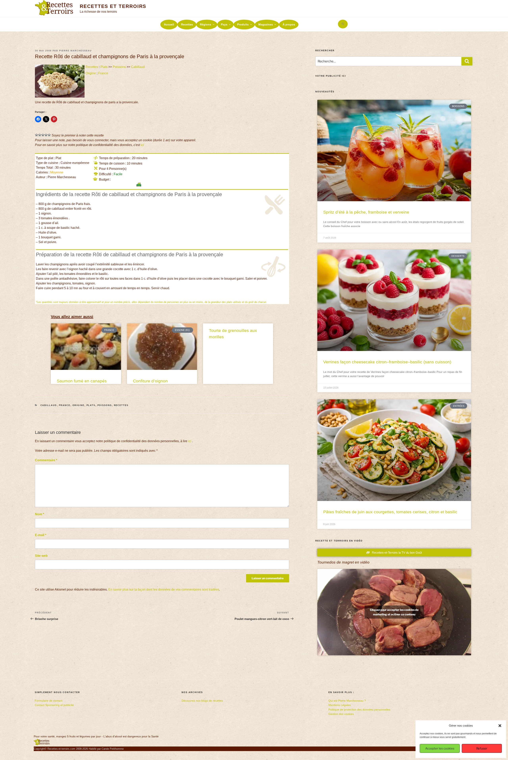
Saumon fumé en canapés (82, 381)
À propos (289, 24)
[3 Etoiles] (42, 134)
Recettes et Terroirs (113, 6)
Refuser (481, 748)
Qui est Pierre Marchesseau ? (347, 700)
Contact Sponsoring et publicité (54, 705)
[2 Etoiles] (39, 134)
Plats (104, 67)
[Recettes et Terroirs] (42, 744)
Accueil (169, 24)
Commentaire (46, 460)
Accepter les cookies (439, 748)
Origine (91, 73)
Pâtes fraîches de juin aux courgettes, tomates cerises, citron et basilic (390, 512)
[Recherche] (466, 61)
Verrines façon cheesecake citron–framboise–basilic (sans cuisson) (387, 362)
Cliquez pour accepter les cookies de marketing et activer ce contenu (394, 612)
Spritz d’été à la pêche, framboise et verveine (366, 212)
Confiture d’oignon (150, 381)
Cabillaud (138, 67)
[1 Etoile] (36, 134)
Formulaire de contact (48, 700)
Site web (41, 555)
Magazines (265, 24)
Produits (243, 24)
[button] (500, 726)
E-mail (40, 535)
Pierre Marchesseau (75, 50)
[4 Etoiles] (46, 134)
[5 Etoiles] (49, 134)
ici (142, 145)
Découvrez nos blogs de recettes (202, 700)
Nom (39, 514)
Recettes (187, 24)
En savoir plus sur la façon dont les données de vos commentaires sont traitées (163, 589)
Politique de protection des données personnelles (359, 709)
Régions (205, 24)
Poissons (119, 67)
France (103, 73)
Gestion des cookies (341, 714)
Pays (224, 24)
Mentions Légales (339, 705)
